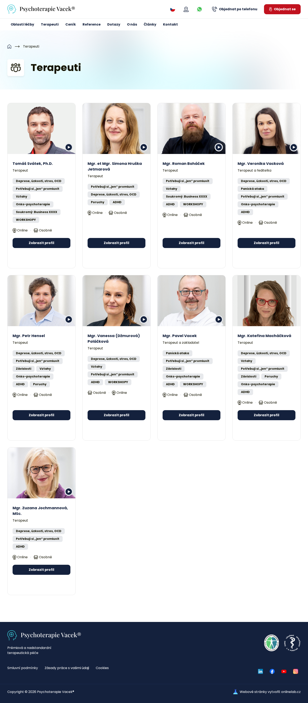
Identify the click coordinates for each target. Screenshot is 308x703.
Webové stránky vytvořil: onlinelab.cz (270, 691)
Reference (92, 24)
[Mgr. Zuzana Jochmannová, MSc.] (41, 472)
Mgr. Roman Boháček (184, 163)
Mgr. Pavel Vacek (180, 335)
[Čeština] (173, 9)
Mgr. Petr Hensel (29, 335)
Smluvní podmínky (22, 668)
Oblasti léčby (22, 24)
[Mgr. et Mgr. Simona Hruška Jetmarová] (116, 128)
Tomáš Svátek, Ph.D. (33, 163)
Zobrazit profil (41, 242)
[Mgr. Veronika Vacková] (266, 128)
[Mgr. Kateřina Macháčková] (266, 300)
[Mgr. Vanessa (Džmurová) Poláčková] (116, 300)
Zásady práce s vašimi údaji (67, 668)
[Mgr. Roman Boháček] (191, 128)
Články (150, 24)
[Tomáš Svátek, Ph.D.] (41, 128)
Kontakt (170, 24)
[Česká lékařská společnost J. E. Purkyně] (292, 643)
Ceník (70, 24)
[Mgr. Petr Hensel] (41, 300)
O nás (132, 24)
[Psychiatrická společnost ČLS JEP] (271, 643)
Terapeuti (50, 24)
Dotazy (113, 24)
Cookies (102, 668)
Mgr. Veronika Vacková (261, 163)
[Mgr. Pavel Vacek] (191, 300)
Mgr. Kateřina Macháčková (264, 335)
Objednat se (285, 9)
